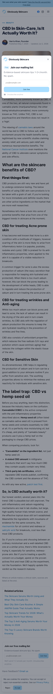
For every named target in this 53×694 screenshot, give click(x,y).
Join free (26, 89)
